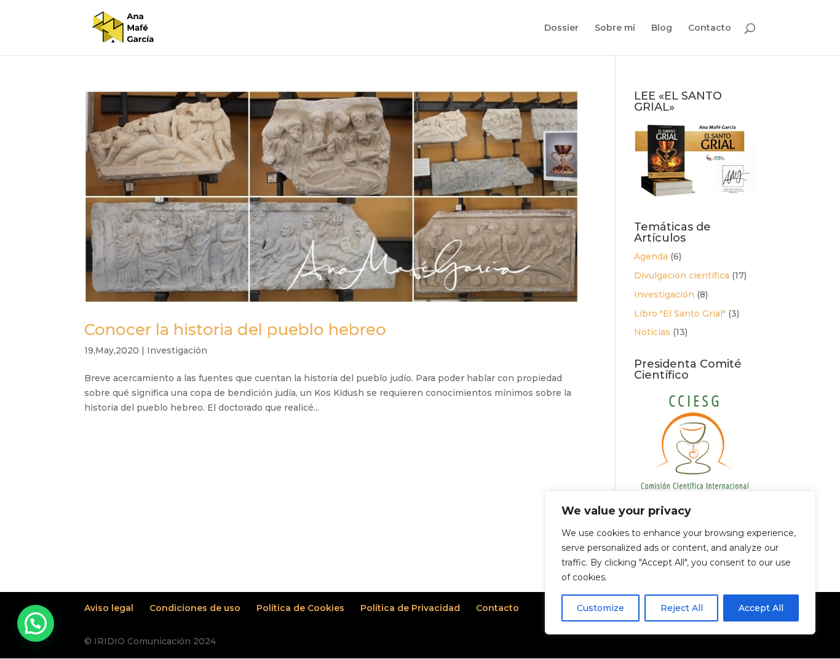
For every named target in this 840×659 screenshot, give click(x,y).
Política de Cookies (300, 608)
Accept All (761, 608)
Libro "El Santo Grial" (680, 313)
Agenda (651, 256)
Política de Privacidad (410, 608)
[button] (35, 623)
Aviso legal (108, 608)
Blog (661, 28)
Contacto (709, 28)
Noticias (652, 331)
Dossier (561, 28)
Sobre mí (615, 28)
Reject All (681, 608)
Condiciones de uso (194, 608)
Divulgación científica (681, 275)
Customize (600, 608)
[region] (680, 562)
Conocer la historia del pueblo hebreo (235, 329)
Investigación (177, 350)
